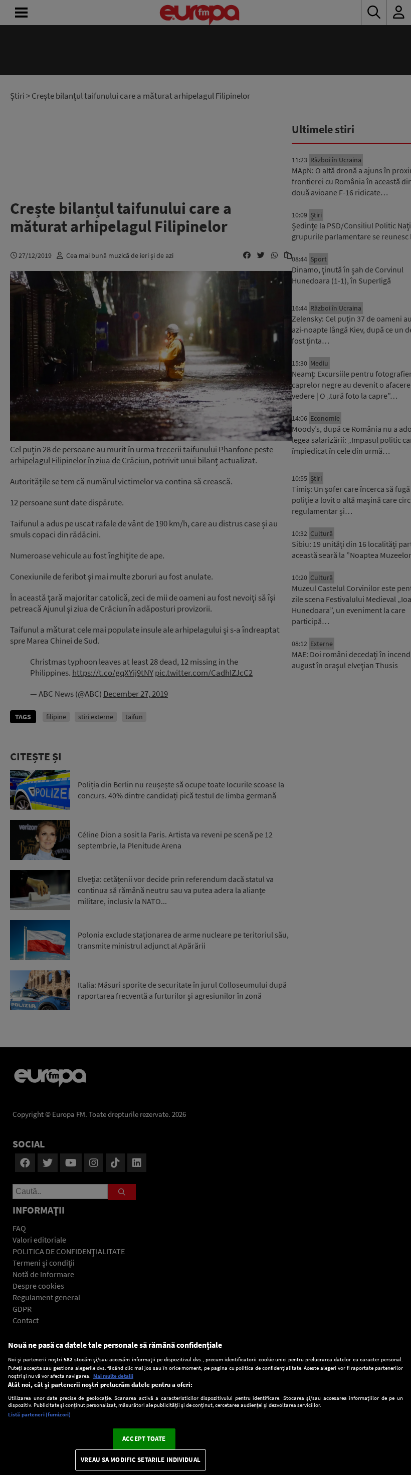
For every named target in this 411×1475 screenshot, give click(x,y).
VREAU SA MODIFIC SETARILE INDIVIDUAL (140, 1459)
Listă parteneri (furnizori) (39, 1414)
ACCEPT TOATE (143, 1438)
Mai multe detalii (113, 1375)
